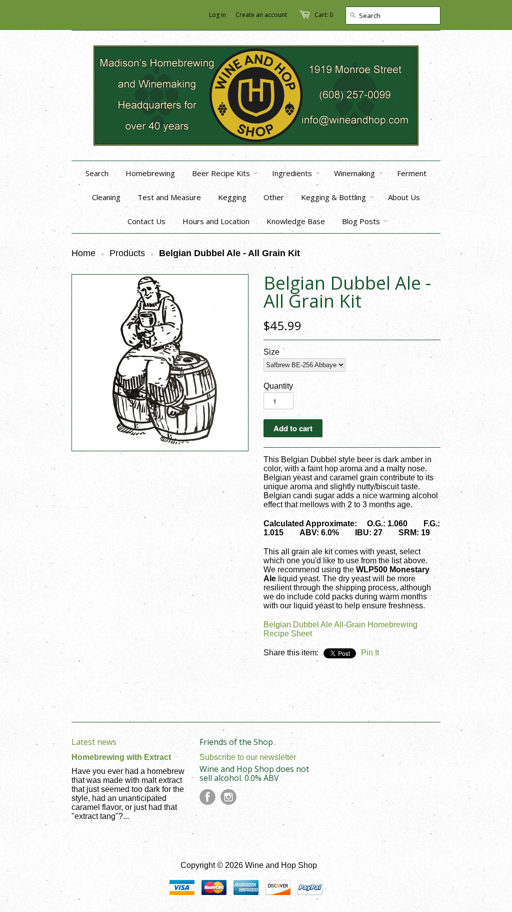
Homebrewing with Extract (121, 757)
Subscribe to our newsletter (248, 757)
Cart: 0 (323, 15)
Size (272, 352)
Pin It (370, 652)
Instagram (228, 797)
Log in (217, 15)
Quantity (278, 386)
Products (127, 253)
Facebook (208, 797)
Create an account (261, 15)
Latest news (94, 741)
